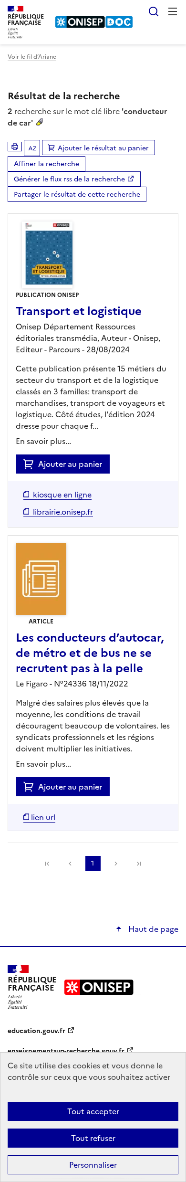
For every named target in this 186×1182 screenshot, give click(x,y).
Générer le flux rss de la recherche (69, 179)
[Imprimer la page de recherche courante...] (14, 146)
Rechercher (153, 11)
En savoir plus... (43, 441)
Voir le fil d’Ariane (32, 57)
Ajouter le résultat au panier (103, 148)
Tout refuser (93, 1138)
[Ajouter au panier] (30, 464)
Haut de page (152, 929)
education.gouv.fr (36, 1031)
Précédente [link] (70, 863)
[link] (47, 863)
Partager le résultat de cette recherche (77, 195)
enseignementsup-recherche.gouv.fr (66, 1051)
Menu (172, 11)
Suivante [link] (116, 863)
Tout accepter (93, 1111)
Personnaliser (93, 1165)
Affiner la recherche (46, 164)
